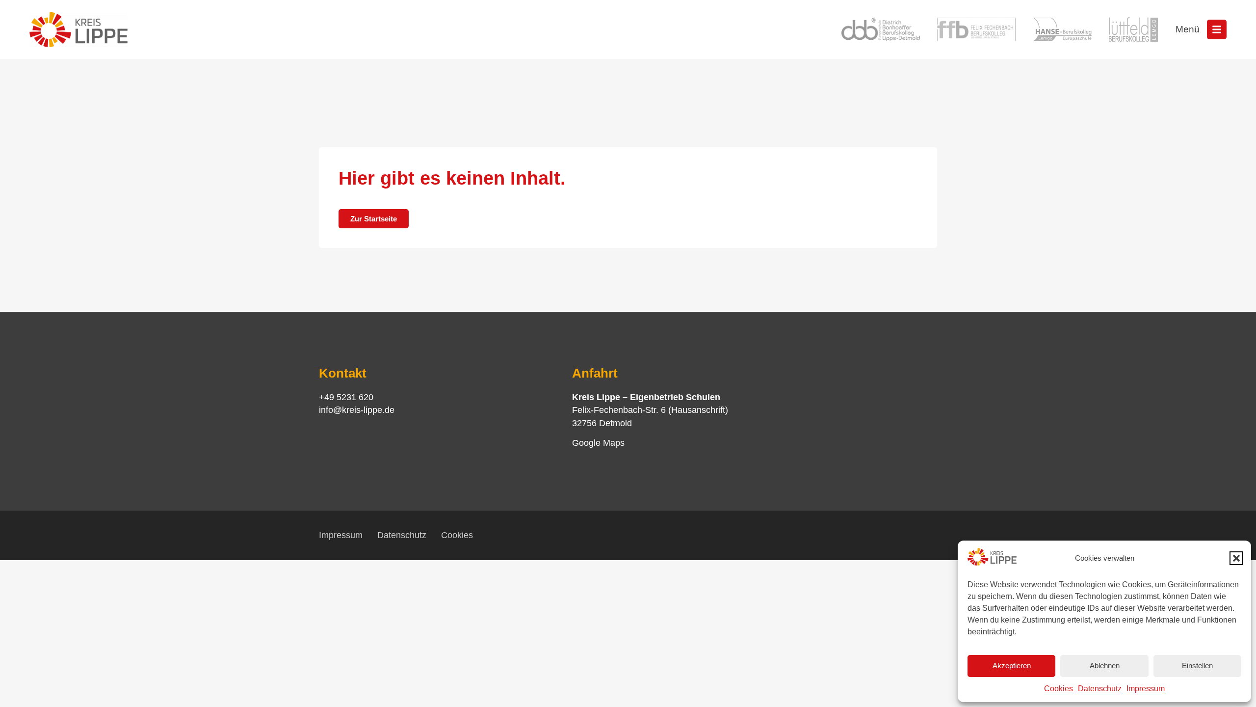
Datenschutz (1100, 688)
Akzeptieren (1012, 665)
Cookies (1058, 688)
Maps (613, 443)
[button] (1236, 558)
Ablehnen (1105, 665)
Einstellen (1197, 665)
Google (586, 443)
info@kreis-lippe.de (356, 410)
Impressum (1145, 688)
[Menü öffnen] (1217, 29)
